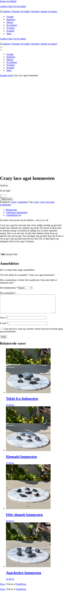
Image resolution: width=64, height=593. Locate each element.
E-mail (4, 323)
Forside (10, 16)
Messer (10, 22)
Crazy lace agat (47, 202)
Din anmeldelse (8, 293)
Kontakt (10, 31)
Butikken (11, 19)
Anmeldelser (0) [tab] (13, 215)
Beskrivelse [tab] (11, 209)
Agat (10, 75)
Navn (3, 317)
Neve (2, 584)
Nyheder (11, 28)
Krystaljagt (12, 25)
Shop (9, 33)
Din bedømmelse (9, 288)
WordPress (21, 584)
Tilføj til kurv (6, 199)
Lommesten (22, 202)
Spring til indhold (8, 1)
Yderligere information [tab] (16, 212)
